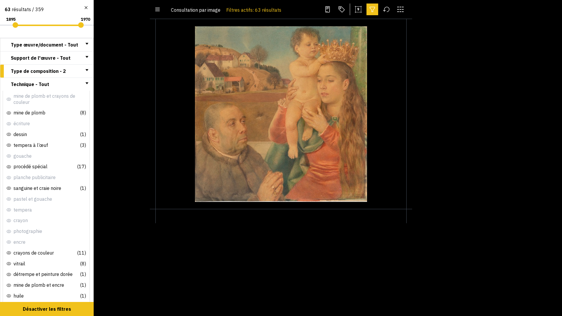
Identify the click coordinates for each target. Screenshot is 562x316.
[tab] (46, 44)
